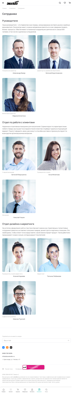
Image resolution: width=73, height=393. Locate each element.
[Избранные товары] (65, 3)
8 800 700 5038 (7, 353)
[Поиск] (60, 3)
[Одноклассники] (7, 347)
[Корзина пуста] (70, 3)
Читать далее (56, 382)
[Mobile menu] (3, 2)
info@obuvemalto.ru (8, 356)
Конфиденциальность (22, 369)
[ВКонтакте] (3, 347)
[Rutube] (11, 347)
